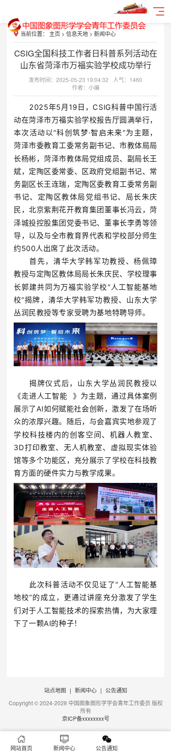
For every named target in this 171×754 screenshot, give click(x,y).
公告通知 (116, 690)
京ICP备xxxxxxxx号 (85, 718)
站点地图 (55, 690)
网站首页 (21, 748)
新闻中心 (105, 33)
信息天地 (77, 33)
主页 (54, 33)
